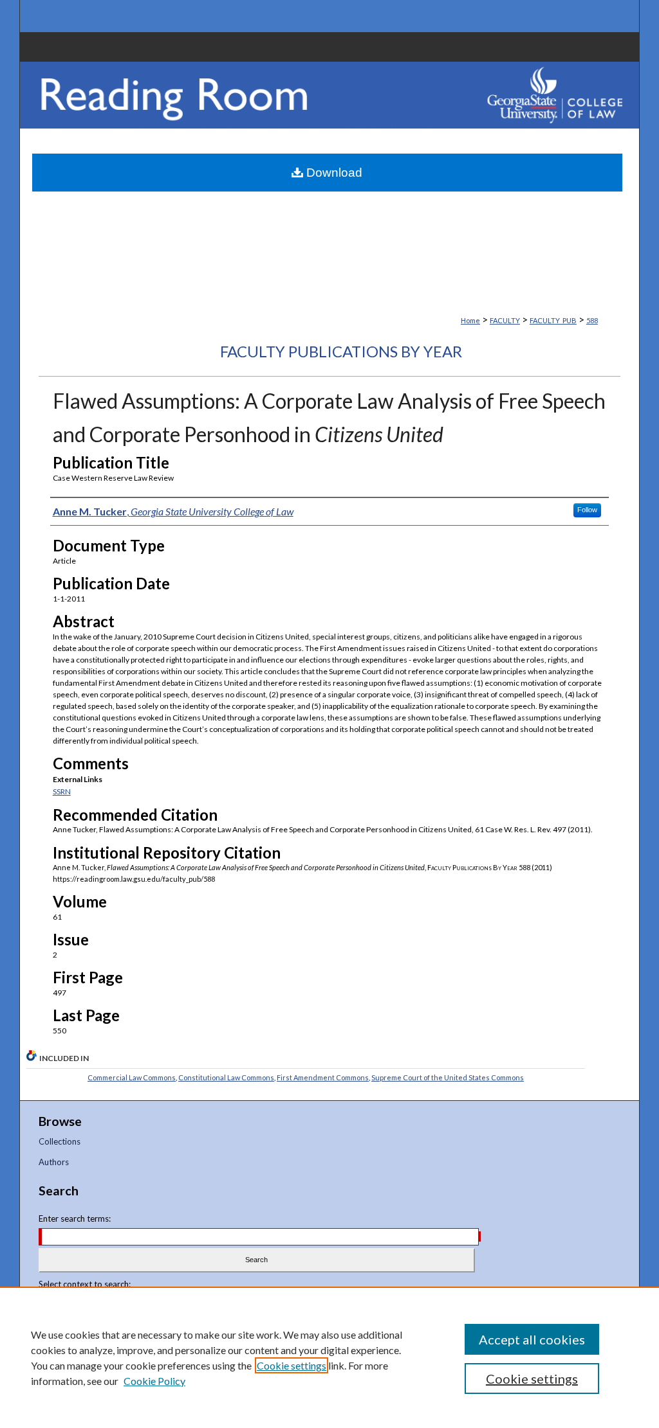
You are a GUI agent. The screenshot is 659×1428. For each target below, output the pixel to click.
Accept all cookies (532, 1339)
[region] (329, 1357)
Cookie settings (291, 1365)
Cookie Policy (154, 1381)
